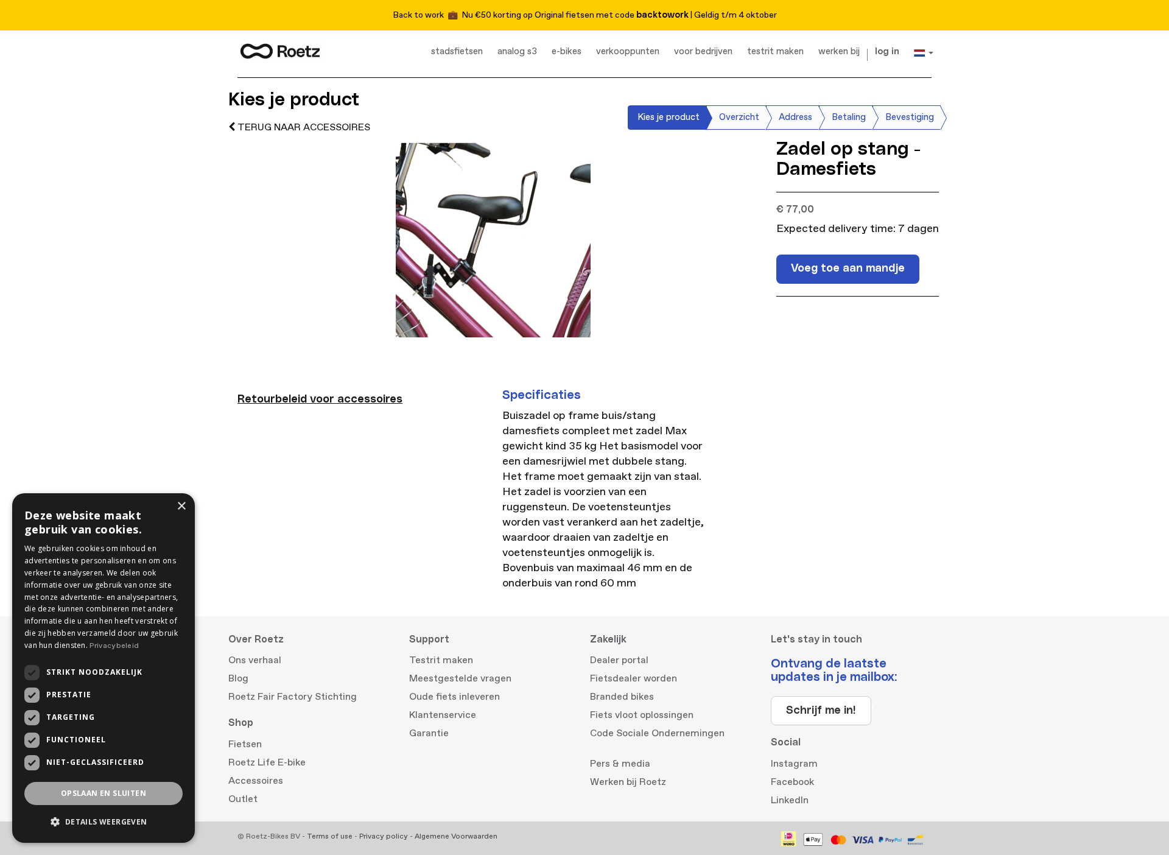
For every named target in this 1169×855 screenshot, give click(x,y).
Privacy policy (383, 836)
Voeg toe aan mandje (848, 268)
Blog (238, 678)
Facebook (792, 782)
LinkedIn (790, 800)
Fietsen (245, 744)
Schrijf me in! (821, 710)
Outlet (243, 799)
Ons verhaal (254, 660)
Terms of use (330, 836)
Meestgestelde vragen (460, 678)
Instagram (794, 764)
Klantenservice (442, 715)
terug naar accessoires (302, 127)
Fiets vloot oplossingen (641, 715)
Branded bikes (622, 697)
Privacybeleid (114, 645)
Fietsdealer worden (633, 678)
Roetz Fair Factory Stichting (292, 697)
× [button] (181, 506)
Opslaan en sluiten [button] (103, 793)
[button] (103, 822)
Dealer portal (619, 660)
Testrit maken (441, 660)
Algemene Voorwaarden (456, 836)
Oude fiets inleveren (454, 697)
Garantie (429, 733)
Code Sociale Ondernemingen (657, 733)
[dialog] (103, 668)
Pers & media (620, 764)
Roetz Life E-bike (267, 762)
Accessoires (255, 781)
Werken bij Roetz (628, 782)
